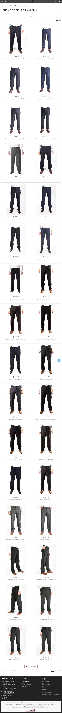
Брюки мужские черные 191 (15, 499)
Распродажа (25, 687)
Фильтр (31, 16)
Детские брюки (26, 683)
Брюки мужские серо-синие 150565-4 (46, 58)
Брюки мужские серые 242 (15, 179)
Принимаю (30, 710)
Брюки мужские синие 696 (15, 459)
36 (11, 670)
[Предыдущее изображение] (3, 39)
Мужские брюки (26, 681)
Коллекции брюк (26, 686)
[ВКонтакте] (2, 698)
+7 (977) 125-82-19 (9, 692)
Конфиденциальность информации (51, 694)
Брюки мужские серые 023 (45, 499)
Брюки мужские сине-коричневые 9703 (45, 138)
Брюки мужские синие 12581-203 (46, 259)
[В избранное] (27, 25)
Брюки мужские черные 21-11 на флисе (45, 339)
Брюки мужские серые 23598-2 (15, 219)
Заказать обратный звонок (10, 689)
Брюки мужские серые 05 (46, 659)
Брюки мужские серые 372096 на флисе (15, 339)
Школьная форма (26, 684)
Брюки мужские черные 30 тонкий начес (46, 579)
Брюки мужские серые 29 (46, 619)
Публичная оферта (47, 692)
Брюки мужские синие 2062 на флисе (46, 219)
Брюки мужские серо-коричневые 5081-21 (15, 138)
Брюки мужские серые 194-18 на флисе (15, 539)
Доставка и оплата (47, 683)
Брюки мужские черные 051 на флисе (46, 299)
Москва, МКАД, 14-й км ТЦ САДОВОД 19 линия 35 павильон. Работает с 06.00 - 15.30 (10, 683)
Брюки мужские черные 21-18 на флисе (15, 299)
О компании (45, 681)
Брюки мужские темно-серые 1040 (15, 259)
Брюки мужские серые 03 (15, 379)
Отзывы (44, 689)
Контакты (44, 687)
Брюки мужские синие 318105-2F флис (45, 179)
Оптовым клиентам (47, 691)
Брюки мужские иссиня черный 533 (15, 579)
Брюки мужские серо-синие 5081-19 (15, 98)
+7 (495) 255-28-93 (10, 688)
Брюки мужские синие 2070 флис (46, 98)
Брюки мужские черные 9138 (15, 619)
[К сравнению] (24, 25)
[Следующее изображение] (28, 39)
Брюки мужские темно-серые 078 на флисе (45, 419)
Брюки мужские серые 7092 (46, 379)
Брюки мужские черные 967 (15, 659)
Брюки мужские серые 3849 (46, 459)
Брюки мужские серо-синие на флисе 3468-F (15, 58)
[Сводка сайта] (7, 698)
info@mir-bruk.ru (7, 695)
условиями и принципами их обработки (34, 706)
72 (14, 670)
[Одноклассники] (5, 698)
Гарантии (44, 686)
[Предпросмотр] (16, 39)
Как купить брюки (47, 684)
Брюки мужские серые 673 (15, 419)
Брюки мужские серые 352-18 (45, 539)
